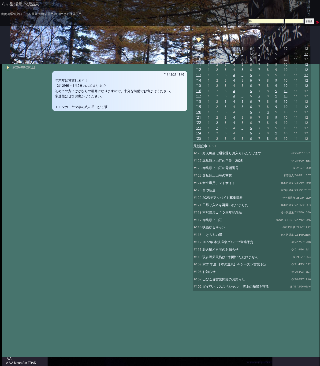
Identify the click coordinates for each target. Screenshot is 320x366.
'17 (198, 96)
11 (296, 101)
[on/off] (198, 39)
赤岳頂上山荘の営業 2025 (222, 160)
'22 (198, 122)
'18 (198, 101)
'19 (198, 106)
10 (285, 59)
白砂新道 (209, 190)
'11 (198, 64)
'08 (198, 48)
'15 (198, 85)
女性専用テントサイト (218, 183)
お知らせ (209, 271)
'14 (198, 80)
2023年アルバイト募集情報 (222, 197)
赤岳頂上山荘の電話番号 (220, 168)
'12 (198, 69)
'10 (198, 59)
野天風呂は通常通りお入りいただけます (231, 153)
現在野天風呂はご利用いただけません (230, 257)
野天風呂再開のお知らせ (220, 249)
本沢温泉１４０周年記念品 (222, 212)
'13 (198, 74)
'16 (198, 90)
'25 (198, 138)
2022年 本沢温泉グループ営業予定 (227, 242)
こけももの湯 (212, 234)
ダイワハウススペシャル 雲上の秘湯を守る (235, 286)
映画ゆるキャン (213, 227)
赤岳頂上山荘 (212, 220)
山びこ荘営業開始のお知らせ (223, 279)
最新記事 (200, 145)
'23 (198, 127)
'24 (198, 133)
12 (306, 54)
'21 (198, 117)
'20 (198, 111)
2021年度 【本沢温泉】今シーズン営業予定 (234, 264)
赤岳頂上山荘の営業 (217, 175)
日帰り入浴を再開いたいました (225, 205)
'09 (198, 53)
